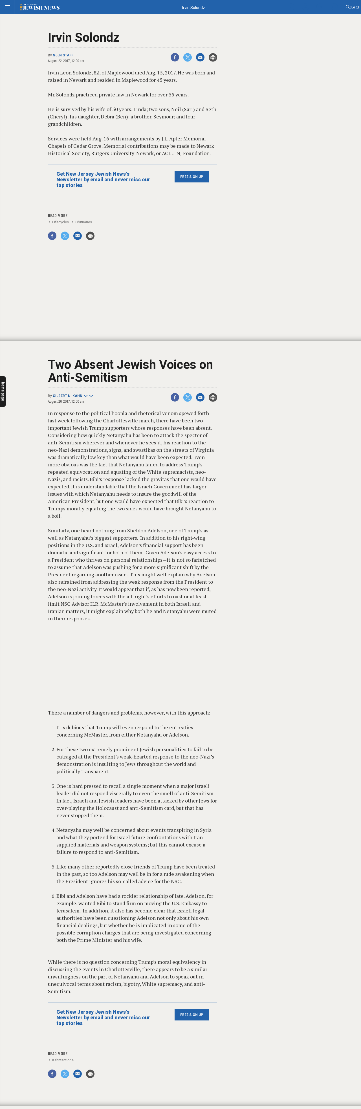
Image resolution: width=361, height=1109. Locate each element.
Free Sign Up (191, 177)
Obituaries (83, 222)
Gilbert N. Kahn (67, 396)
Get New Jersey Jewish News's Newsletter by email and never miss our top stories (103, 179)
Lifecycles (60, 222)
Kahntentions (63, 1060)
